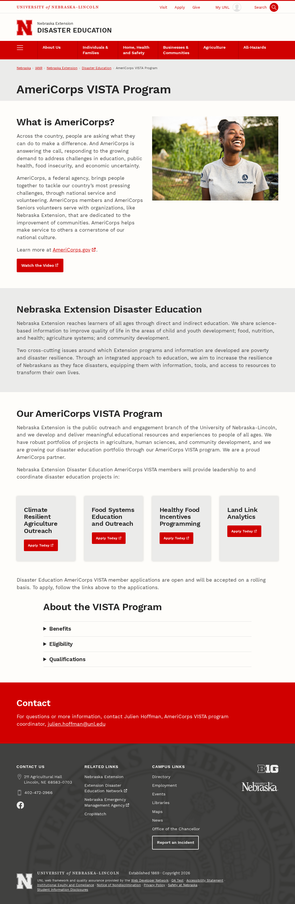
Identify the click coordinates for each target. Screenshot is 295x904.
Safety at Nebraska (182, 885)
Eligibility (61, 644)
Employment (164, 785)
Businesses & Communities (176, 50)
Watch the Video (37, 265)
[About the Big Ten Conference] (268, 769)
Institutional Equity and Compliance (65, 885)
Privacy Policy (154, 885)
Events (158, 794)
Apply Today (39, 545)
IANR (38, 68)
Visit (163, 7)
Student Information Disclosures (62, 890)
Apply (180, 7)
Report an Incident (175, 842)
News (157, 820)
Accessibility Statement (204, 880)
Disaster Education (74, 30)
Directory (161, 776)
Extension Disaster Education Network (103, 788)
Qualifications (67, 659)
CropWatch (95, 814)
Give (196, 7)
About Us (51, 47)
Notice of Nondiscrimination (119, 885)
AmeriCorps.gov (71, 250)
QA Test (177, 880)
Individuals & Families (95, 50)
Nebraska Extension (55, 23)
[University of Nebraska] (260, 786)
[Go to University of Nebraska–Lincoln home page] (24, 27)
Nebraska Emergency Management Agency (105, 802)
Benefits (60, 628)
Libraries (160, 802)
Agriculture (214, 47)
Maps (157, 811)
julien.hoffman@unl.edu (76, 724)
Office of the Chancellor (176, 829)
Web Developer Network (150, 880)
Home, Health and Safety (136, 50)
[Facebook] (20, 805)
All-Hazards (254, 47)
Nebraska (24, 68)
